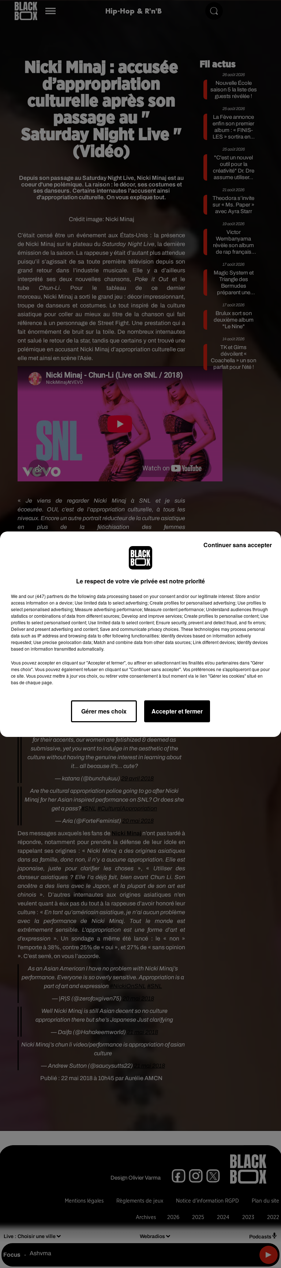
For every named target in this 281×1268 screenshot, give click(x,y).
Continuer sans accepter (237, 545)
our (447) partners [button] (45, 596)
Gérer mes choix (104, 711)
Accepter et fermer (177, 711)
